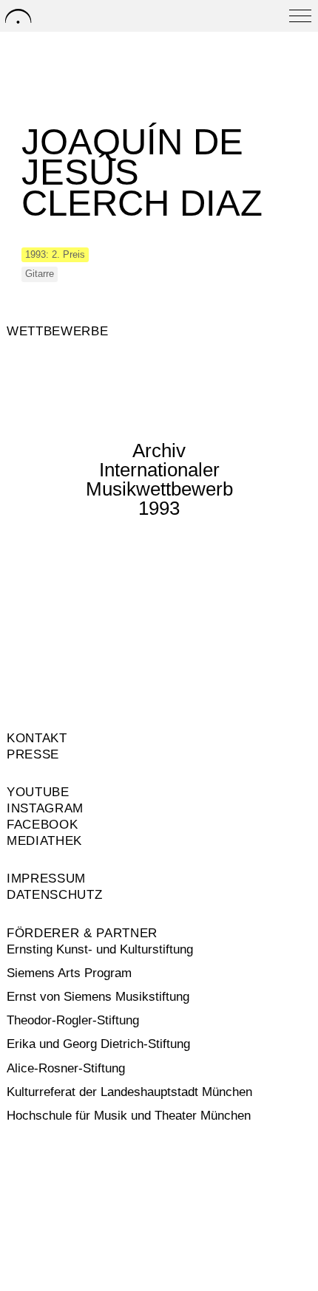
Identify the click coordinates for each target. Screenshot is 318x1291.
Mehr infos (81, 551)
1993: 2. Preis (55, 254)
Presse (33, 754)
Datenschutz (54, 895)
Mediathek (44, 841)
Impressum (46, 878)
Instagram (45, 808)
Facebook (42, 825)
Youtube (38, 792)
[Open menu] (300, 16)
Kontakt (37, 738)
